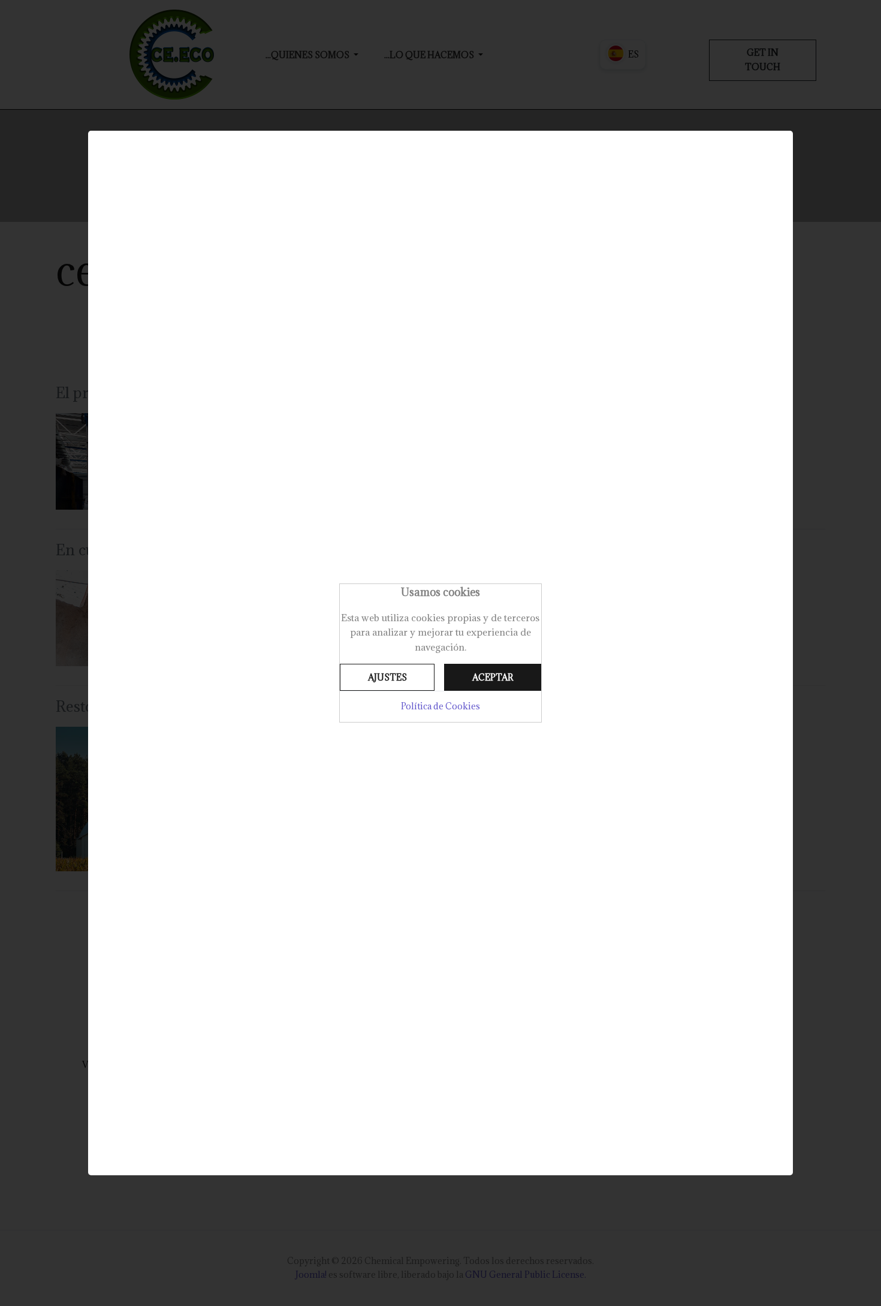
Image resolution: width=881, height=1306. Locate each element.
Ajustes (387, 677)
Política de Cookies (440, 706)
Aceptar (492, 677)
